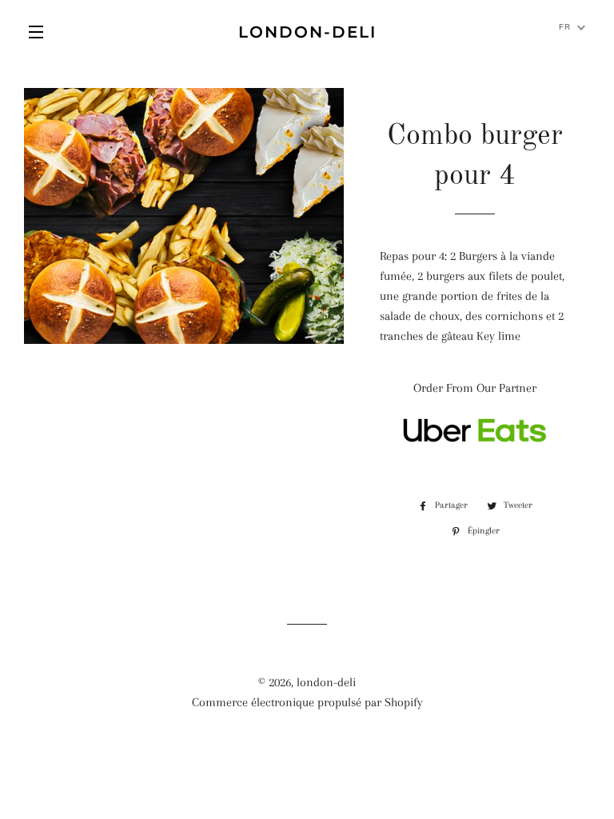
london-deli (307, 32)
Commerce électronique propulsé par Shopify (307, 702)
